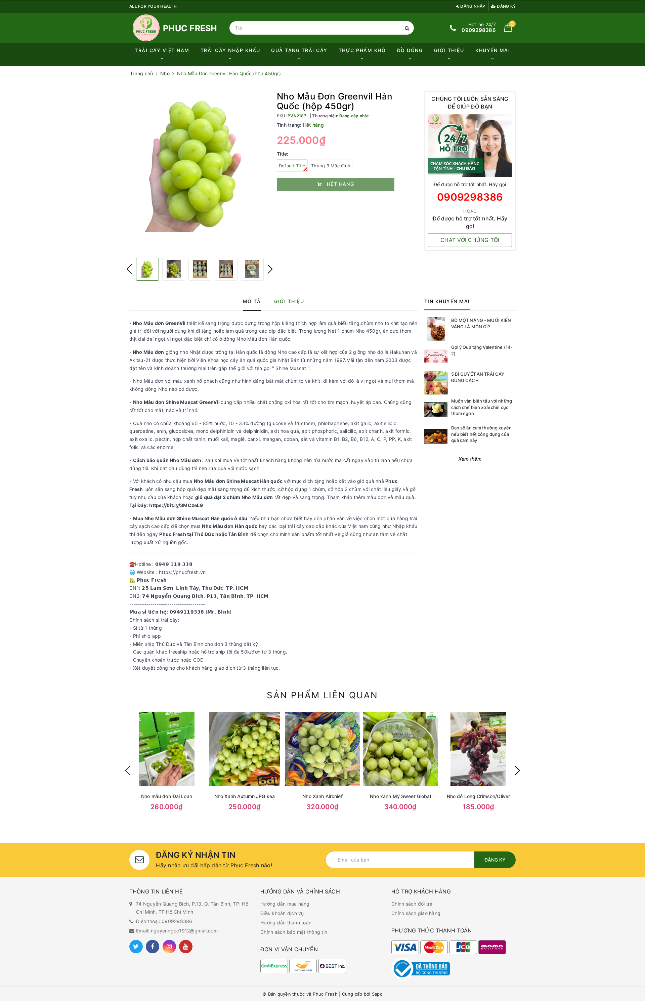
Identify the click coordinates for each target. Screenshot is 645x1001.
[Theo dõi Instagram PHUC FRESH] (169, 946)
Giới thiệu (449, 50)
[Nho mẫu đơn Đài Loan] (166, 749)
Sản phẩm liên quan (322, 695)
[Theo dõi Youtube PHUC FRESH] (185, 946)
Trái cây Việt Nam (162, 50)
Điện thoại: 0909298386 (164, 921)
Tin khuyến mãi (447, 301)
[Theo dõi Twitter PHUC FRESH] (136, 946)
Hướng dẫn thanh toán (285, 922)
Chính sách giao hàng (415, 913)
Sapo (377, 994)
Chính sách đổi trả (412, 904)
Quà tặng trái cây (299, 50)
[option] (199, 161)
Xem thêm (470, 459)
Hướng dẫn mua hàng (285, 904)
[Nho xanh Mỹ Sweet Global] (400, 749)
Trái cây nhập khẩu (230, 50)
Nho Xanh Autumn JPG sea (244, 796)
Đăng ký (506, 6)
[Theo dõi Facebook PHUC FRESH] (152, 946)
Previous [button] (129, 269)
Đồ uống (410, 50)
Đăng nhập (472, 6)
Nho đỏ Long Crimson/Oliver (478, 796)
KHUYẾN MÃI (492, 50)
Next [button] (270, 269)
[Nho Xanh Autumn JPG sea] (244, 749)
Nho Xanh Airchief (322, 796)
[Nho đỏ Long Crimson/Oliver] (478, 749)
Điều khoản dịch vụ (282, 913)
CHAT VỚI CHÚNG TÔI (470, 240)
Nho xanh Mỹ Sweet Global (400, 796)
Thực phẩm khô (362, 50)
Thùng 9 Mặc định (330, 165)
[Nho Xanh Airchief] (322, 749)
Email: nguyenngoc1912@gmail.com (177, 930)
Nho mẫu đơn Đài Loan (166, 796)
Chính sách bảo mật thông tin (293, 932)
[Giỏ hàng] (508, 30)
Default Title (292, 165)
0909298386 (470, 197)
